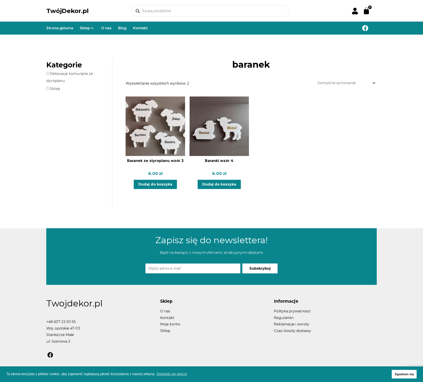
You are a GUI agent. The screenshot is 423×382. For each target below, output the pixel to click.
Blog (122, 28)
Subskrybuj (260, 268)
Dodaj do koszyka (155, 184)
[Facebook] (365, 28)
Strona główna (59, 28)
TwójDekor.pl (67, 11)
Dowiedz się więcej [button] (172, 374)
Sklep (85, 28)
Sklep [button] (54, 89)
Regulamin (283, 318)
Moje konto (170, 324)
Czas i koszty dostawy (292, 331)
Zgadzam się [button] (404, 374)
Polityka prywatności (292, 311)
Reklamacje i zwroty (291, 324)
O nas (106, 28)
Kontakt (140, 28)
